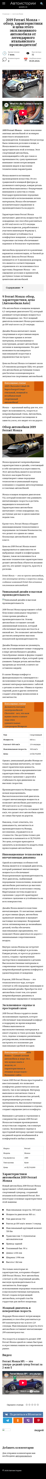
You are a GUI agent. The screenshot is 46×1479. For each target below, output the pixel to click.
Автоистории (23, 3)
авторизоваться (23, 1456)
